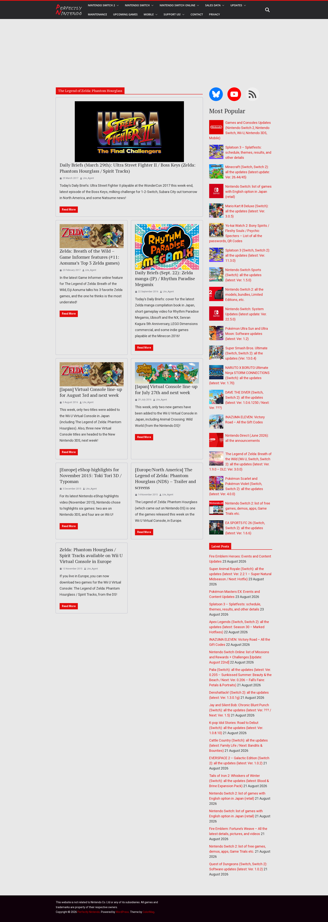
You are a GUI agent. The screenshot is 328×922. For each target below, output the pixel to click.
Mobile (149, 14)
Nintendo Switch (137, 5)
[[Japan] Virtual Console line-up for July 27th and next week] (167, 373)
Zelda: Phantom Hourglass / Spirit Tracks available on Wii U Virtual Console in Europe (91, 555)
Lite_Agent (88, 178)
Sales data (213, 5)
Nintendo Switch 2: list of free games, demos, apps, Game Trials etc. (247, 508)
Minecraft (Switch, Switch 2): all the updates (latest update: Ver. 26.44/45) (247, 172)
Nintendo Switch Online (177, 5)
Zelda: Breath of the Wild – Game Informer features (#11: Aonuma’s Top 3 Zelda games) (90, 257)
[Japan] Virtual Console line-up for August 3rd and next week (91, 392)
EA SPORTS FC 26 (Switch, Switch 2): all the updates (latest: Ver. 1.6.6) (245, 528)
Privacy (214, 14)
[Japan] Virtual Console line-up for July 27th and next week (166, 389)
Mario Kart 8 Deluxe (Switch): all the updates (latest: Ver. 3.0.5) (246, 211)
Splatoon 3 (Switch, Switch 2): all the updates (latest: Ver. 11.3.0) (247, 255)
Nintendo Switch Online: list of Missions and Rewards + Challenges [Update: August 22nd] (239, 657)
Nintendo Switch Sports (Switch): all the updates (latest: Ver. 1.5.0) (243, 275)
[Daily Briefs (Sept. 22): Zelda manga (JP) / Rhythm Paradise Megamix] (167, 247)
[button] (117, 5)
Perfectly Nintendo (88, 911)
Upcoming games (125, 14)
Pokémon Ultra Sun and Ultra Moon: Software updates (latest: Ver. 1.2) (246, 334)
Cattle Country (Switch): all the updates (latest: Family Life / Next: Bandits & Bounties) (238, 745)
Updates (236, 5)
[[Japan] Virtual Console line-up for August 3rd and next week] (92, 374)
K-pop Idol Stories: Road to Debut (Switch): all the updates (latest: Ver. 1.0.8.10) (236, 728)
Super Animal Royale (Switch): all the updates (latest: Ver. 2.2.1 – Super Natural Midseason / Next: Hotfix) (240, 574)
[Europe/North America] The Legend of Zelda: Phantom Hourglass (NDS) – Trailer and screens (165, 478)
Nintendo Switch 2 (101, 5)
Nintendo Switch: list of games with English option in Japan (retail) (248, 191)
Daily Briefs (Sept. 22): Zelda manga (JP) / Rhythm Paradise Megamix (165, 278)
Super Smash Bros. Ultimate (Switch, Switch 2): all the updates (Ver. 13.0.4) (246, 353)
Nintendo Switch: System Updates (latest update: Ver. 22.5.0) (246, 314)
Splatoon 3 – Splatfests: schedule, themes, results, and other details (248, 152)
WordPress (122, 911)
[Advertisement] (164, 47)
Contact (197, 14)
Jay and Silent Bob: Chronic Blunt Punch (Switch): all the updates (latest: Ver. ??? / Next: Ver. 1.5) (240, 710)
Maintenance (97, 14)
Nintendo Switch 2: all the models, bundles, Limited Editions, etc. (244, 294)
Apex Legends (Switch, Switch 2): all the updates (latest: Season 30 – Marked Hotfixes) (239, 627)
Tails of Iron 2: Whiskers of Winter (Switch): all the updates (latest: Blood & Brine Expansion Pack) (239, 781)
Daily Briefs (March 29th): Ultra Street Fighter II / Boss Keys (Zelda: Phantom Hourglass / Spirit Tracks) (128, 168)
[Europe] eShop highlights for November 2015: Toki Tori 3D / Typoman (90, 475)
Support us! (172, 14)
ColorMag (148, 911)
